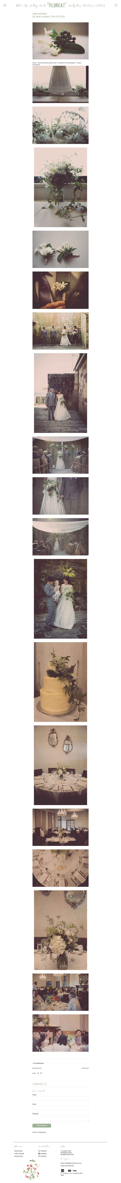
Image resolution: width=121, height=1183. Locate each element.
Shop (26, 6)
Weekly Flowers (75, 6)
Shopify (76, 1173)
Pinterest (43, 1156)
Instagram (43, 1153)
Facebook (43, 1151)
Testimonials (18, 1151)
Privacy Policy (18, 1156)
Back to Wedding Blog (40, 1132)
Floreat (66, 1173)
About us (19, 6)
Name (34, 1095)
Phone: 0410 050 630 (67, 1166)
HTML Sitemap (19, 1153)
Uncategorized (39, 1063)
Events (43, 6)
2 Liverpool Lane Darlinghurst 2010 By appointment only (67, 1152)
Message (35, 1113)
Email (34, 1104)
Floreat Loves (88, 6)
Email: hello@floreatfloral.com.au (71, 1163)
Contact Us (100, 6)
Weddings (34, 6)
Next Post (85, 1068)
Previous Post (37, 1068)
